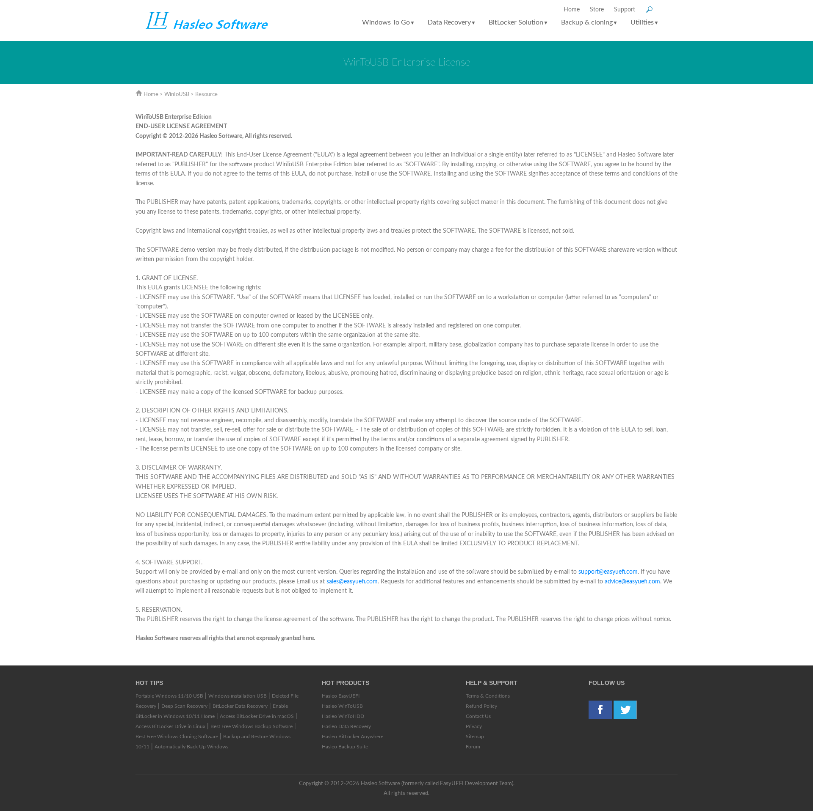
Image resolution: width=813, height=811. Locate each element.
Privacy (474, 726)
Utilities (644, 22)
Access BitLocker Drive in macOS (257, 716)
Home (572, 10)
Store (597, 10)
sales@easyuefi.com (352, 582)
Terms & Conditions (488, 695)
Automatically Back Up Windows (191, 746)
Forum (473, 746)
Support (624, 10)
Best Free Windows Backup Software (251, 726)
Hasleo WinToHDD (343, 716)
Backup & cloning (589, 22)
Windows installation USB (237, 695)
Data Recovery (452, 22)
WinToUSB (176, 94)
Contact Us (478, 716)
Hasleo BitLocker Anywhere (352, 736)
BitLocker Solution (518, 22)
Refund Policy (481, 706)
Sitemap (475, 736)
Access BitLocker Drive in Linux (170, 726)
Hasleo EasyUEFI (340, 695)
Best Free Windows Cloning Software (177, 736)
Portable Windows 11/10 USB (169, 695)
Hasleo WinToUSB (342, 706)
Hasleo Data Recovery (346, 726)
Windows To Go (388, 22)
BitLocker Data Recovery (240, 706)
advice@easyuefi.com (632, 582)
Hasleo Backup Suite (345, 746)
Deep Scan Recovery (184, 706)
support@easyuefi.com (608, 572)
